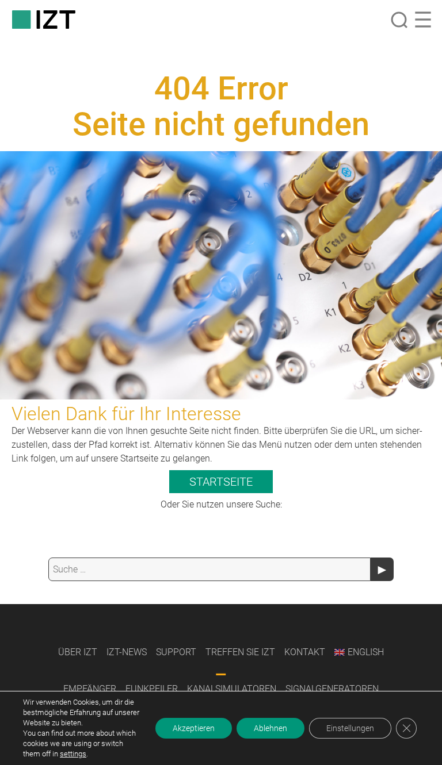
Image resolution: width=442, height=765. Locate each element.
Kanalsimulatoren (231, 688)
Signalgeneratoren (332, 688)
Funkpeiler (151, 688)
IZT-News (126, 652)
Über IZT (77, 652)
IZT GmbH (43, 19)
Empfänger (89, 688)
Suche (398, 19)
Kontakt (304, 652)
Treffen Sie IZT (240, 652)
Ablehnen (270, 728)
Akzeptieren (194, 728)
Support (176, 652)
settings (73, 753)
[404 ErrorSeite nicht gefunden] (221, 275)
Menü (423, 19)
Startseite (221, 482)
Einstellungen (350, 728)
